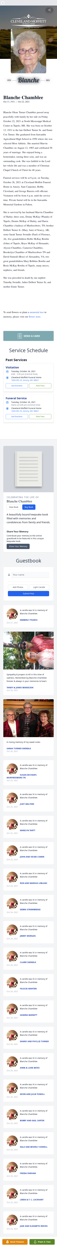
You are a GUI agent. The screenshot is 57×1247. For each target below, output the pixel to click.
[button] (28, 651)
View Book (13, 507)
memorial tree (37, 312)
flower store (34, 316)
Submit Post (28, 593)
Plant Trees (40, 386)
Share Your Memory (18, 546)
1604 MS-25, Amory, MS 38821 (25, 380)
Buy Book (29, 507)
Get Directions (16, 386)
